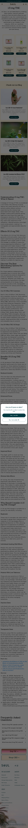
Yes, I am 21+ (14, 415)
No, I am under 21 (14, 420)
